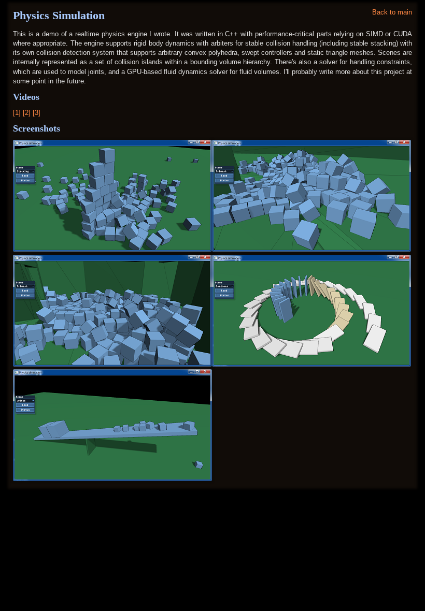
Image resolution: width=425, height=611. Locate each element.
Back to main (392, 12)
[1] (18, 113)
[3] (36, 113)
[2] (28, 113)
